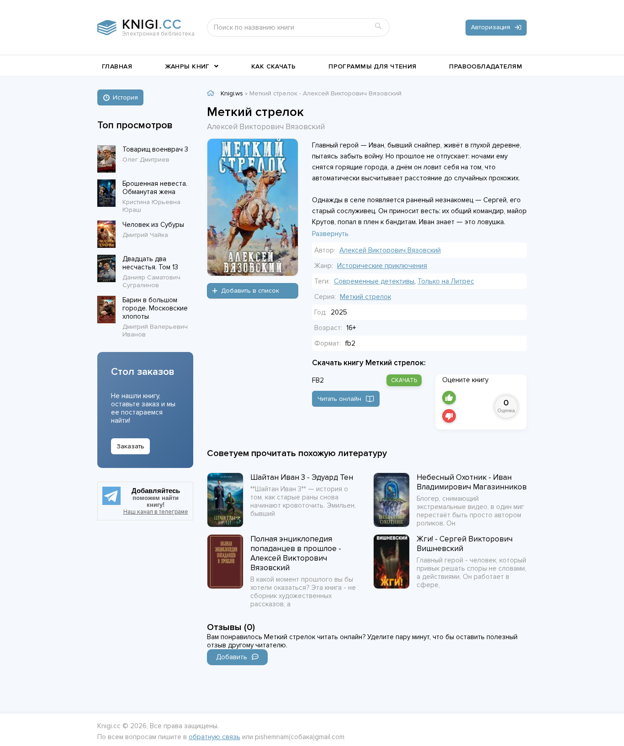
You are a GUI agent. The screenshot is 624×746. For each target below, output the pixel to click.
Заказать (130, 446)
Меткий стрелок (365, 297)
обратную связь (214, 737)
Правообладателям (485, 66)
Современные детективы (374, 281)
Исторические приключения (382, 266)
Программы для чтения (372, 66)
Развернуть (330, 234)
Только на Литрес (446, 281)
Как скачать (273, 66)
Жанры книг (187, 66)
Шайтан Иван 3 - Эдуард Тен (301, 477)
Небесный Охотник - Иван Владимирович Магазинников (472, 482)
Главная (117, 66)
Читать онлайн (339, 399)
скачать (404, 380)
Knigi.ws (232, 93)
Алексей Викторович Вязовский (390, 250)
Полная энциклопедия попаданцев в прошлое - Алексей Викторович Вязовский (295, 553)
